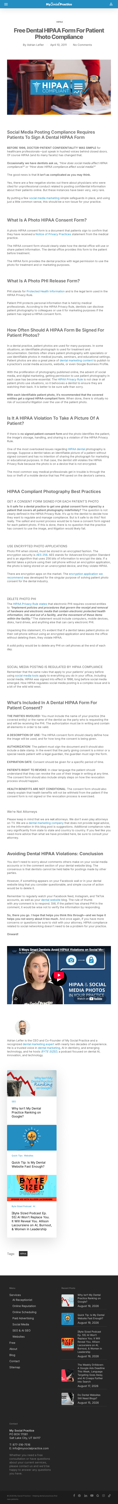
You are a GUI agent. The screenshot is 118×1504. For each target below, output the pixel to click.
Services (15, 1295)
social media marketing (44, 198)
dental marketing (49, 1047)
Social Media (20, 1324)
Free (12, 1342)
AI (34, 1206)
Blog (12, 1355)
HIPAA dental (76, 449)
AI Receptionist (22, 1299)
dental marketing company (46, 823)
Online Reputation (24, 1306)
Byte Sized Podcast (21, 1206)
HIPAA (59, 22)
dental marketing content (76, 360)
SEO (14, 1101)
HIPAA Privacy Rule (70, 379)
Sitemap (14, 1367)
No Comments (82, 44)
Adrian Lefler (35, 44)
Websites (28, 1155)
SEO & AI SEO (21, 1330)
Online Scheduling (24, 1312)
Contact (14, 1361)
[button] (6, 4)
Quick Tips (17, 1155)
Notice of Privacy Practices (53, 234)
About (13, 1348)
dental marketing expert (38, 1044)
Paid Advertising (23, 1318)
